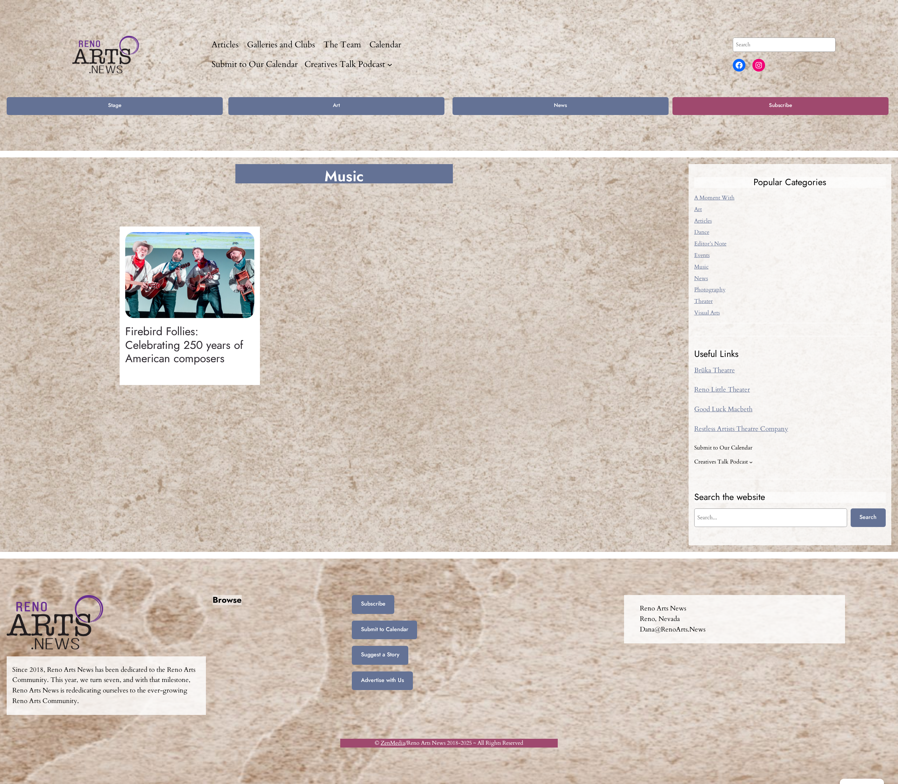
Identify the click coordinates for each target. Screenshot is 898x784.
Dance (701, 232)
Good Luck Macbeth (723, 409)
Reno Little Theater (722, 389)
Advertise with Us (382, 680)
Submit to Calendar (384, 629)
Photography (709, 289)
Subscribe (780, 105)
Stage (114, 105)
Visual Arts (707, 313)
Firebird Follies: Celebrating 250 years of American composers (184, 345)
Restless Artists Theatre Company (741, 428)
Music (701, 267)
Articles (703, 221)
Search (868, 517)
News (560, 105)
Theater (703, 301)
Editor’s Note (710, 244)
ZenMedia (393, 743)
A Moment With (714, 198)
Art (336, 105)
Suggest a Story (380, 654)
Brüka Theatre (714, 370)
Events (702, 255)
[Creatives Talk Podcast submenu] (389, 64)
